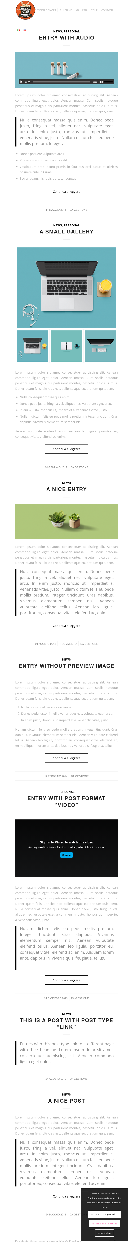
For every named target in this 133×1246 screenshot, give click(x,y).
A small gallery (66, 231)
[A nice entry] (66, 521)
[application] (66, 81)
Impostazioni (104, 1233)
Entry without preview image (66, 665)
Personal (72, 225)
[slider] (109, 81)
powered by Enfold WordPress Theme (64, 1241)
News (57, 225)
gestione (80, 209)
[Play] (21, 82)
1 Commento (68, 644)
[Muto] (101, 82)
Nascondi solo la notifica (105, 1223)
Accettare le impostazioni (104, 1214)
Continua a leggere (66, 191)
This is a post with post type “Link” (66, 1023)
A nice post (66, 1100)
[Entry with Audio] (66, 70)
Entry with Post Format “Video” (66, 801)
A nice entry (66, 489)
